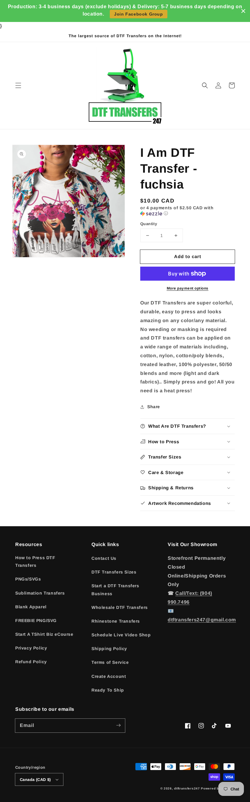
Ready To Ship (107, 690)
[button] (18, 85)
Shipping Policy (109, 648)
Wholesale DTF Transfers (119, 607)
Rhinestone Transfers (115, 621)
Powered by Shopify (218, 788)
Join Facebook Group (138, 14)
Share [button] (153, 406)
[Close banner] (243, 11)
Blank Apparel (31, 606)
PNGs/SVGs (28, 579)
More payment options (188, 288)
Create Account (108, 676)
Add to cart (187, 256)
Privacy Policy (31, 648)
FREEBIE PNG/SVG (36, 620)
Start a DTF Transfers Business (115, 589)
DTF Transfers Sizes (113, 572)
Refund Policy (31, 661)
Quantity (148, 223)
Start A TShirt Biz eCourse (44, 634)
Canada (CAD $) (35, 779)
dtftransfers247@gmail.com (202, 619)
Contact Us (103, 558)
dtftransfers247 (187, 788)
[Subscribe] (118, 725)
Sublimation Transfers (40, 593)
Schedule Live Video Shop (121, 634)
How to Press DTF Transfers (35, 561)
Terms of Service (110, 662)
